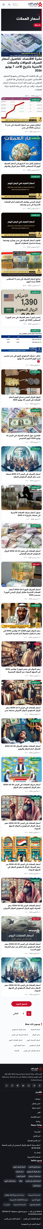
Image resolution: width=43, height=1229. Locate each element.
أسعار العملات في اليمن (32, 1051)
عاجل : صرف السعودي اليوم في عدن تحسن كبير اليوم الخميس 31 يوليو (22, 357)
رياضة (38, 1121)
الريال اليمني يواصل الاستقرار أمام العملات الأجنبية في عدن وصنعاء (22, 203)
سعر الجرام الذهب (34, 1167)
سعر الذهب (36, 1185)
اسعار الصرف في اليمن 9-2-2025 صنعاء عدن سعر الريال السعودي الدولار (23, 475)
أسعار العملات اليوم (15, 1040)
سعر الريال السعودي (19, 1029)
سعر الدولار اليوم (19, 1045)
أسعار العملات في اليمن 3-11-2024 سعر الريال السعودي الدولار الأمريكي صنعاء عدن (22, 708)
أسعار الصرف (35, 1029)
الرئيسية (37, 1132)
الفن (38, 1112)
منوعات (37, 644)
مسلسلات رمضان (34, 1176)
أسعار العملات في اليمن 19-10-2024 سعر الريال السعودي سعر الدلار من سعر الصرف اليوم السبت (22, 946)
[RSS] (6, 1085)
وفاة (20, 1181)
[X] (34, 1085)
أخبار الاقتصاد (35, 100)
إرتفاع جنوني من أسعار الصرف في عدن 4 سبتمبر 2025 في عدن (22, 126)
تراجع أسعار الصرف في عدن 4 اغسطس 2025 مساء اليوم (23, 280)
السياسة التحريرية (33, 1157)
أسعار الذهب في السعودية (30, 1224)
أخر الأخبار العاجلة (34, 1141)
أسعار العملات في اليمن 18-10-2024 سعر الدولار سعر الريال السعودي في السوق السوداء (22, 988)
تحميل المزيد (21, 1004)
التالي (15, 1013)
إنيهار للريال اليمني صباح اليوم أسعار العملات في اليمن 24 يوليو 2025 (24, 398)
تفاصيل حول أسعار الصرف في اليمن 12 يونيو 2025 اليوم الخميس (23, 436)
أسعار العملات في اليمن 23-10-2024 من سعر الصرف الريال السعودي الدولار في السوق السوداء (23, 867)
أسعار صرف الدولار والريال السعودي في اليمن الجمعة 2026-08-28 (21, 1146)
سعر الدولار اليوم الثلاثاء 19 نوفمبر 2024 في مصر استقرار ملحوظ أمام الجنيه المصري (21, 631)
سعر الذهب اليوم (10, 1181)
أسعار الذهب (21, 1176)
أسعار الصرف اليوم (33, 1040)
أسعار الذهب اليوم (19, 1167)
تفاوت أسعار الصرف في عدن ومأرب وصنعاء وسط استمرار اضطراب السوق (21, 241)
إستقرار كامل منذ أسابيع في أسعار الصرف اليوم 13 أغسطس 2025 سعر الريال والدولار (22, 164)
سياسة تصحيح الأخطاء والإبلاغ (14, 1195)
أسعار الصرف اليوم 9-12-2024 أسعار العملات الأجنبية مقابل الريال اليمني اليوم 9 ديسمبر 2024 (22, 592)
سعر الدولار (36, 1035)
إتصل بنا (37, 1153)
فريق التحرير (36, 1200)
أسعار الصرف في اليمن (20, 1035)
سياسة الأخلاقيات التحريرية (19, 1200)
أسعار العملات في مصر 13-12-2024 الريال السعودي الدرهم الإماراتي (22, 552)
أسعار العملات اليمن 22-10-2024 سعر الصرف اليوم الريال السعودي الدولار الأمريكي (21, 906)
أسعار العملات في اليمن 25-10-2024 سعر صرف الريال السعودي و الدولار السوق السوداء (22, 826)
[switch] (15, 4)
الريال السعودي (35, 1045)
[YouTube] (28, 1085)
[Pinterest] (17, 1085)
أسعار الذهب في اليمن (33, 1181)
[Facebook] (39, 1085)
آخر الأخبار (36, 1136)
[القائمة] (3, 4)
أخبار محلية (36, 564)
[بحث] (9, 4)
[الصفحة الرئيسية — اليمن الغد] (35, 4)
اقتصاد (16, 1051)
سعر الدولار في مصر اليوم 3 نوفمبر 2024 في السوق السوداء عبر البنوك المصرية (22, 670)
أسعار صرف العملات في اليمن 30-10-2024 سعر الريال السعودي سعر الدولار (21, 785)
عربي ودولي (36, 1103)
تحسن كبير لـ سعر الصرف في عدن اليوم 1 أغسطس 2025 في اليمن (23, 318)
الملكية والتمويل (35, 1204)
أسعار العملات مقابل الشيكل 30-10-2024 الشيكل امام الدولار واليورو (22, 747)
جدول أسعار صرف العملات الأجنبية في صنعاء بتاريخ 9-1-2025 (25, 513)
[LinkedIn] (23, 1085)
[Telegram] (12, 1085)
